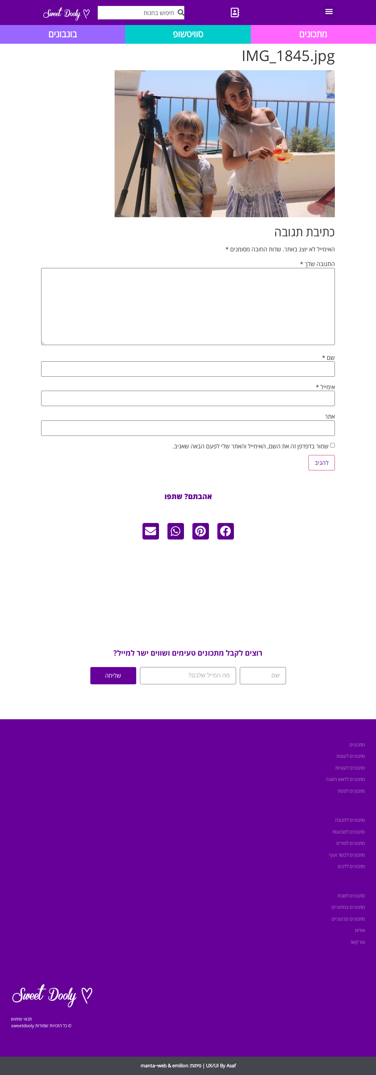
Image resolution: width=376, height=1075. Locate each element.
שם (328, 358)
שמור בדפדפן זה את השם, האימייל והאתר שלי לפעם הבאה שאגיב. (251, 446)
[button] (329, 11)
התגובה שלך (317, 264)
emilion (180, 1065)
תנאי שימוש (21, 1019)
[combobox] (141, 12)
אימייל (325, 387)
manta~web (154, 1065)
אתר (330, 416)
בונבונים (62, 34)
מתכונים (313, 34)
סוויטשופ (188, 34)
